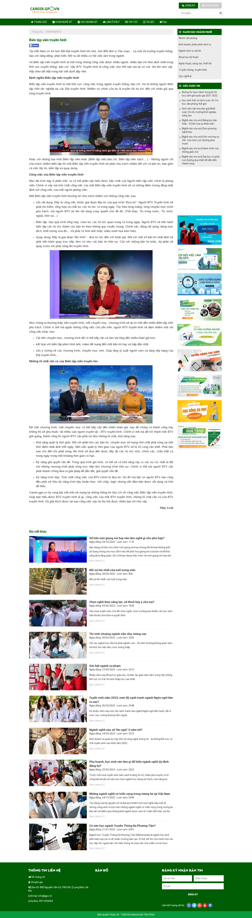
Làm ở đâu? (113, 22)
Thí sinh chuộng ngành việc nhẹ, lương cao (117, 634)
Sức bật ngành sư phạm (105, 665)
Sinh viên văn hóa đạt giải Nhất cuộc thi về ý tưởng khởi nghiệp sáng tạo (199, 112)
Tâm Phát (149, 914)
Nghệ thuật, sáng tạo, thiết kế (195, 63)
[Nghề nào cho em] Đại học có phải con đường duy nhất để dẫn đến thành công (200, 160)
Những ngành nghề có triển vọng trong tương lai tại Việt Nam (129, 793)
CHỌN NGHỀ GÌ (53, 31)
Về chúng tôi (38, 877)
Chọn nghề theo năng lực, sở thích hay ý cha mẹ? (121, 602)
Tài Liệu (149, 22)
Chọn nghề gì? (63, 22)
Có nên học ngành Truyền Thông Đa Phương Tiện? (122, 825)
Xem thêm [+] (96, 560)
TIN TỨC (133, 22)
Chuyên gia (36, 882)
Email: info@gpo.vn (41, 895)
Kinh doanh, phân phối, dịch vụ (195, 44)
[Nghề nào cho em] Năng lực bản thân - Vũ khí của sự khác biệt (199, 122)
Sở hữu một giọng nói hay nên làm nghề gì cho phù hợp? (126, 538)
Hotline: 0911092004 (41, 901)
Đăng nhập (212, 5)
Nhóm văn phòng (188, 38)
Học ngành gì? (89, 22)
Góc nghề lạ (185, 76)
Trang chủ (40, 22)
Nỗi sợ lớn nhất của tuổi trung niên (112, 570)
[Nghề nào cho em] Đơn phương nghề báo (199, 130)
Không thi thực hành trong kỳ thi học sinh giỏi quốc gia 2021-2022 (200, 94)
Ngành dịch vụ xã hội (190, 50)
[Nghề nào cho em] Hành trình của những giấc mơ (200, 150)
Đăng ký (190, 5)
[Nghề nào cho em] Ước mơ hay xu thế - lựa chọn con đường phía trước (200, 140)
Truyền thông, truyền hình (193, 69)
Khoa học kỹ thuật (189, 57)
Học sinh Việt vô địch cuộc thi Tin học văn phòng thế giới (200, 102)
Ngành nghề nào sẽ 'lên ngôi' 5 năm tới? (115, 729)
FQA (164, 22)
